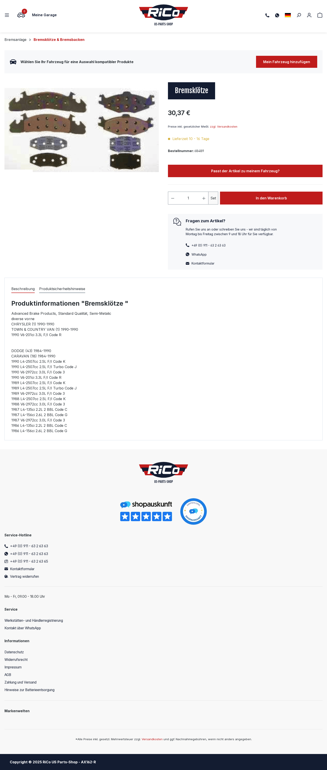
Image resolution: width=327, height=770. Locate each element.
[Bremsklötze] (81, 130)
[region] (82, 130)
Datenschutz (14, 652)
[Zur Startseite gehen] (163, 14)
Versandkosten (152, 739)
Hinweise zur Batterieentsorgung (29, 690)
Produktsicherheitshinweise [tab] (62, 289)
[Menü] (8, 15)
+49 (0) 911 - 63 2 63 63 (29, 546)
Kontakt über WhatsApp (22, 628)
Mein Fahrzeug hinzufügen (286, 62)
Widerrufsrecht (16, 660)
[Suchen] (299, 15)
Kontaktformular (203, 263)
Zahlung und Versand (20, 682)
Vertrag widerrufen (24, 576)
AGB (7, 675)
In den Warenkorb (271, 198)
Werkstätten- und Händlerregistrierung (33, 620)
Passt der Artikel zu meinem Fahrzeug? (245, 171)
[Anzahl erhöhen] (204, 198)
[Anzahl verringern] (172, 198)
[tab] (23, 289)
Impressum (13, 667)
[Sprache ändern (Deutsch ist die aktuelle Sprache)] (288, 15)
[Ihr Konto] (309, 15)
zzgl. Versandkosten (223, 126)
